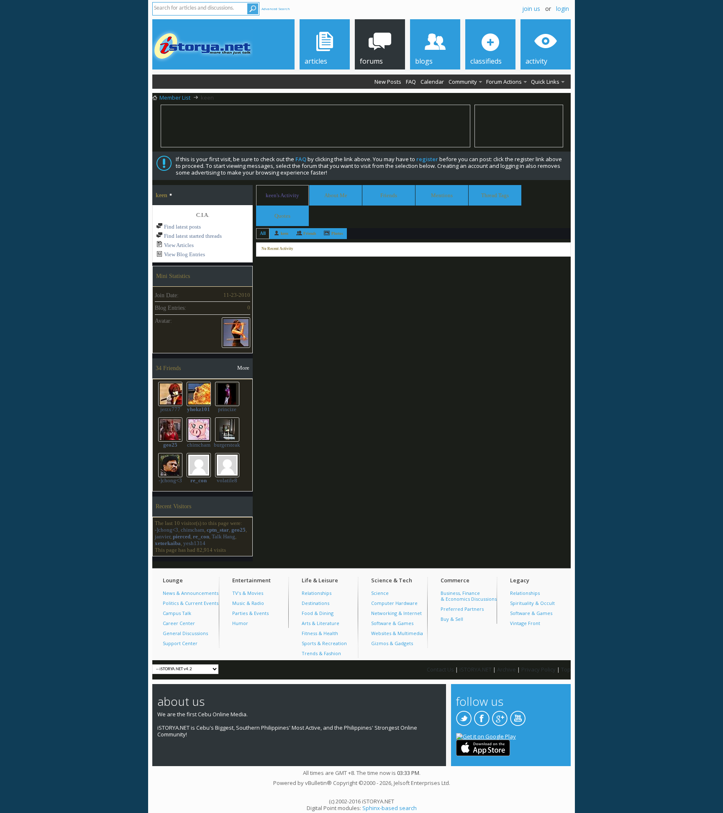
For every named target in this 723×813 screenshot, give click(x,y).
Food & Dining (317, 613)
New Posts (387, 81)
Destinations (315, 603)
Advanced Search (276, 8)
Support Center (180, 643)
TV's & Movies (247, 593)
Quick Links (545, 81)
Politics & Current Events (190, 603)
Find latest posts (182, 227)
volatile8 (227, 480)
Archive (506, 669)
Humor (240, 623)
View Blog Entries (184, 254)
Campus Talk (177, 613)
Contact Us (440, 669)
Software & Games (392, 623)
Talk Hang (223, 536)
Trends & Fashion (321, 653)
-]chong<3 (170, 480)
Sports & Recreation (324, 643)
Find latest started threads (192, 236)
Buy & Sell (452, 619)
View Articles (178, 245)
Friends (388, 195)
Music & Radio (248, 603)
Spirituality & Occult (532, 603)
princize (227, 409)
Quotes (282, 214)
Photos (337, 234)
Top (566, 669)
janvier (162, 536)
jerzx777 (170, 409)
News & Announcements (190, 593)
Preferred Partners (462, 609)
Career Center (179, 623)
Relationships (316, 593)
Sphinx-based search (389, 808)
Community (463, 81)
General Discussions (185, 633)
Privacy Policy (538, 669)
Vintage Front (525, 623)
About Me (335, 195)
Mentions (442, 194)
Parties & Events (250, 613)
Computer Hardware (394, 603)
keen (284, 234)
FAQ (411, 81)
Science (380, 593)
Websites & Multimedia (397, 633)
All (263, 233)
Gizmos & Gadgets (392, 643)
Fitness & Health (320, 633)
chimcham (198, 445)
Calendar (432, 81)
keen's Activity (282, 195)
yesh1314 (194, 543)
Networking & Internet (396, 613)
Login (562, 9)
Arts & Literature (320, 623)
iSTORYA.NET (475, 669)
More (243, 368)
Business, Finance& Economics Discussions (469, 596)
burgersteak (227, 445)
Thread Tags (495, 194)
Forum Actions (504, 81)
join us (531, 9)
